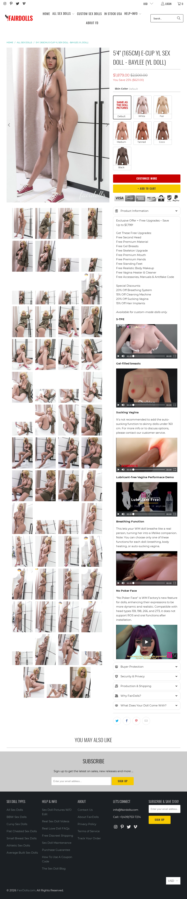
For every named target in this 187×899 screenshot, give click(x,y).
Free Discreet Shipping (57, 835)
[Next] (107, 125)
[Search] (178, 18)
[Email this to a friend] (146, 721)
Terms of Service (89, 831)
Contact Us (85, 809)
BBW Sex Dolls (16, 817)
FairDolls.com (26, 890)
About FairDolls (88, 817)
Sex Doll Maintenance (56, 842)
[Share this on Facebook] (127, 721)
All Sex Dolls (15, 809)
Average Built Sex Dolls (22, 852)
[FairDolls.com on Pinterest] (11, 4)
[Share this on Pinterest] (136, 721)
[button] (63, 13)
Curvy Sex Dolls (17, 824)
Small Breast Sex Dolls (22, 838)
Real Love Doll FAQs (55, 828)
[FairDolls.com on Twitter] (17, 4)
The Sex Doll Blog (54, 868)
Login (168, 4)
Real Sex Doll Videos (55, 821)
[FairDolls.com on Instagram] (5, 4)
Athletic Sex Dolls (18, 845)
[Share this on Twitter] (117, 721)
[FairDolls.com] (19, 18)
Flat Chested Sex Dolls (22, 831)
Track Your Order (89, 838)
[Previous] (9, 125)
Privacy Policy (87, 824)
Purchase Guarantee (56, 850)
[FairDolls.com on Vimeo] (24, 4)
